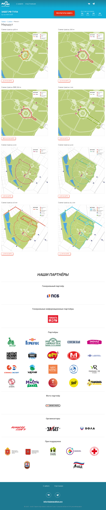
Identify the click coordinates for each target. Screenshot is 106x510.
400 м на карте (7, 80)
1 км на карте (63, 138)
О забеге (19, 4)
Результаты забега (64, 13)
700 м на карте (64, 80)
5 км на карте (63, 196)
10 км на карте (7, 253)
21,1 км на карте (64, 253)
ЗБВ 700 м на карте (8, 138)
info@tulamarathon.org (53, 502)
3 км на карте (7, 196)
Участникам (30, 4)
